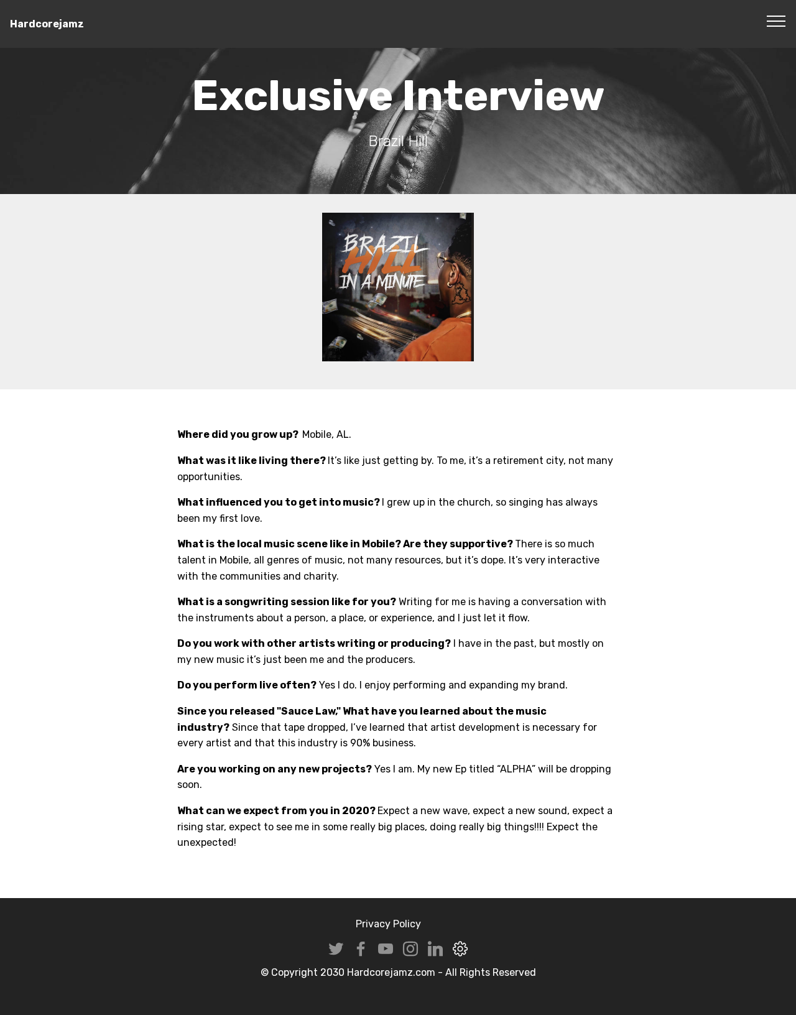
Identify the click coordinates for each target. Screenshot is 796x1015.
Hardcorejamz (47, 24)
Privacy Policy (388, 924)
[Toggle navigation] (776, 20)
